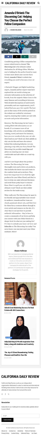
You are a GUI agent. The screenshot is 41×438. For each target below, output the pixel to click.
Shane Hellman (15, 30)
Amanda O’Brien (16, 77)
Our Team (34, 433)
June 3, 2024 (8, 357)
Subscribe (7, 226)
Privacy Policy (5, 433)
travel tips (26, 149)
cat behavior (29, 131)
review (29, 188)
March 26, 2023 (28, 30)
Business (8, 303)
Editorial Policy (25, 433)
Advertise (20, 431)
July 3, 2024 (8, 313)
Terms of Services (30, 431)
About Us (4, 431)
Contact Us (12, 431)
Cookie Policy (15, 433)
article (32, 139)
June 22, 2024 (8, 347)
